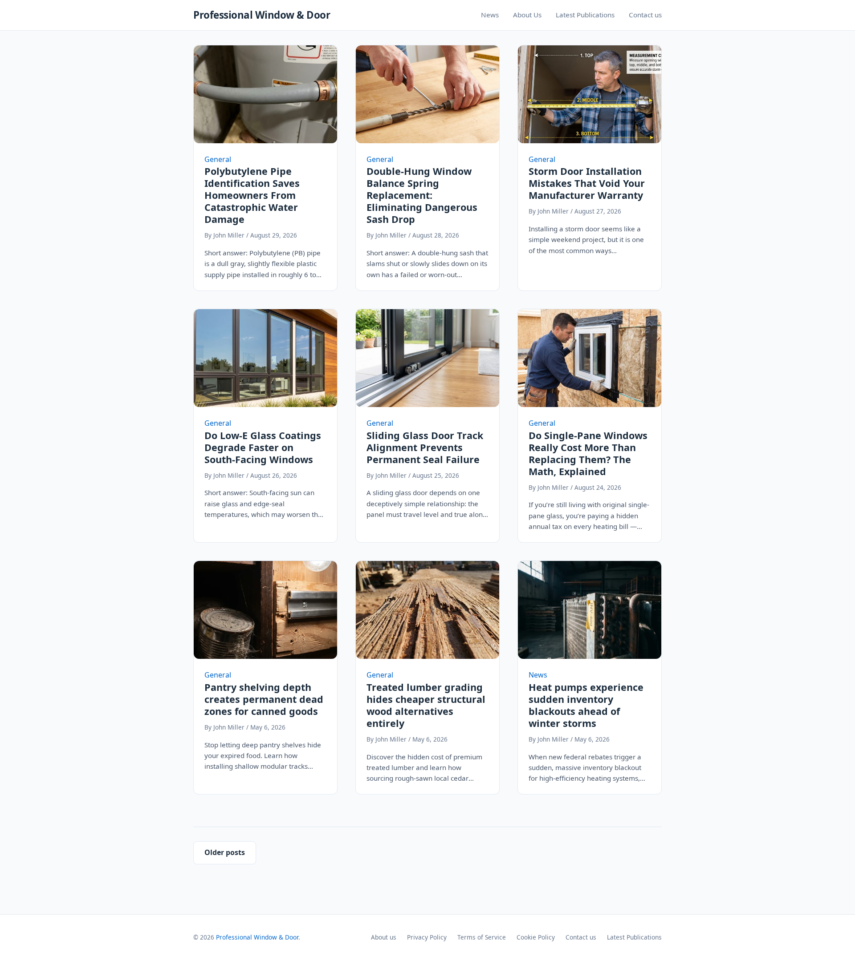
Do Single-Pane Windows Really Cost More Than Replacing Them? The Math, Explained (588, 453)
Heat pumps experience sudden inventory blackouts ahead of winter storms (586, 705)
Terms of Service (481, 937)
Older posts (224, 852)
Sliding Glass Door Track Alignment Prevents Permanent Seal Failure (424, 447)
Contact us (645, 14)
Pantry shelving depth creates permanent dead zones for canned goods (263, 699)
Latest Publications (585, 14)
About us (383, 937)
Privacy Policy (427, 937)
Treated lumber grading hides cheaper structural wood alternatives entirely (425, 705)
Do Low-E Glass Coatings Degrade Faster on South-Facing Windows (262, 447)
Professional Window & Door (261, 15)
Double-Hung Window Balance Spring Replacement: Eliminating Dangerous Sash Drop (421, 195)
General (217, 159)
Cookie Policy (536, 937)
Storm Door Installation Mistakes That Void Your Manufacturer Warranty (587, 183)
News (490, 14)
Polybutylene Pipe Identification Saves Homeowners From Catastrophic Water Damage (252, 195)
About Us (527, 14)
